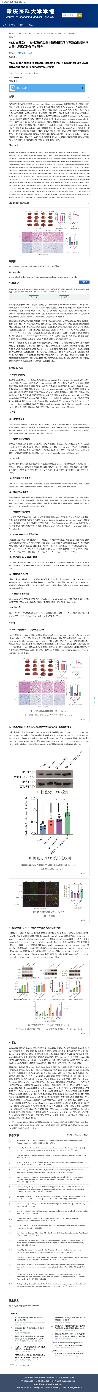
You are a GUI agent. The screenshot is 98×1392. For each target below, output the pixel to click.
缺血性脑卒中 (14, 266)
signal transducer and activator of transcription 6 (51, 277)
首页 (4, 25)
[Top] (94, 698)
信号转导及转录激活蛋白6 (39, 266)
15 (30, 1075)
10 (23, 1050)
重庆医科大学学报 (15, 33)
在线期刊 (21, 25)
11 (78, 1050)
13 (80, 1050)
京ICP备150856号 (44, 1381)
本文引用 (87, 1135)
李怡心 (11, 53)
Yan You (19, 73)
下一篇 (63, 297)
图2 (17, 738)
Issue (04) (39, 33)
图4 (55, 942)
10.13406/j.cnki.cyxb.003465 (64, 33)
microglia (74, 277)
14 (57, 1056)
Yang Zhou (28, 73)
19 (28, 1114)
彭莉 (30, 53)
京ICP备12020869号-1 (29, 1381)
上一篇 (34, 297)
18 (33, 1111)
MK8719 (24, 266)
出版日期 (78, 1135)
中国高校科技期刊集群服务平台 (13, 2)
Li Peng (36, 73)
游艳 (19, 53)
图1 (42, 641)
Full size (83, 719)
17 (40, 1099)
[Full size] (94, 703)
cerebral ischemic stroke (17, 277)
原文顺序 (69, 1135)
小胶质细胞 (55, 266)
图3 (58, 738)
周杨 (25, 53)
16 (32, 1075)
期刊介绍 (12, 25)
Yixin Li (11, 73)
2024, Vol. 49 (29, 33)
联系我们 (31, 25)
